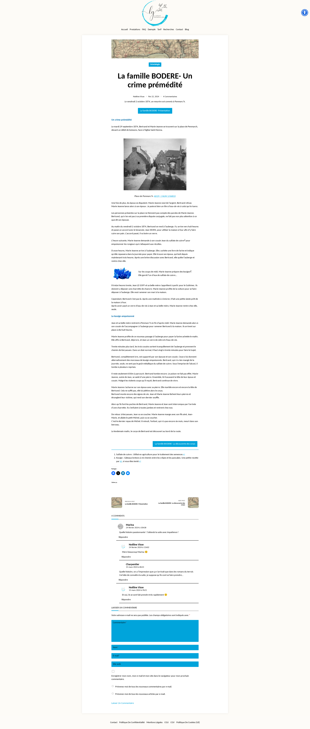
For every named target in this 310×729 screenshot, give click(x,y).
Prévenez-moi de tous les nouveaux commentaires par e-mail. (143, 687)
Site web (117, 664)
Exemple (151, 29)
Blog (187, 29)
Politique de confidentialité (132, 722)
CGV (172, 722)
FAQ (144, 29)
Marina (130, 525)
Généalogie (155, 64)
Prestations (135, 29)
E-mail (116, 656)
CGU (166, 722)
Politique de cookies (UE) (188, 722)
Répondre (123, 537)
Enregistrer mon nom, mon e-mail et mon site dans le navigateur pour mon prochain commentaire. (150, 678)
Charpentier (132, 564)
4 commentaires (170, 97)
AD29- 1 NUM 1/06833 (165, 196)
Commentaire (120, 623)
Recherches (168, 29)
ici (121, 461)
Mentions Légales (155, 722)
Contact (179, 29)
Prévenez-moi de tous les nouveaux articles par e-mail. (140, 694)
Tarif (159, 29)
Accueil (124, 29)
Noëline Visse (138, 97)
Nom (115, 647)
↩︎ (184, 454)
